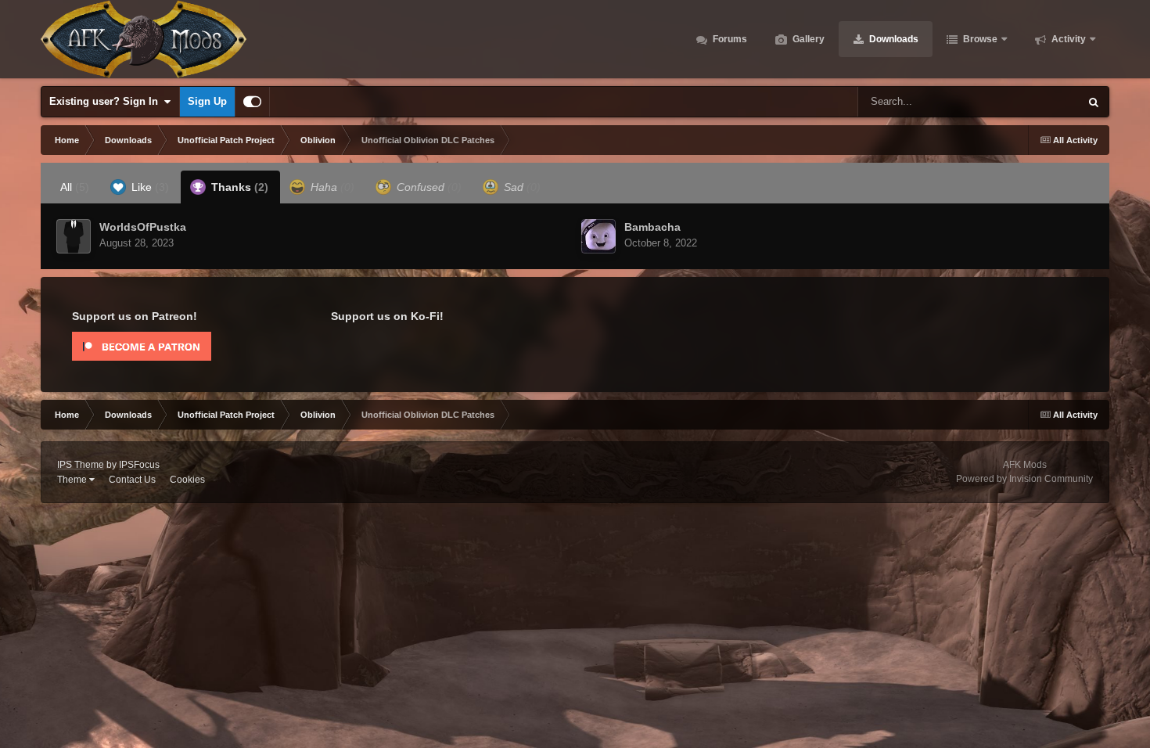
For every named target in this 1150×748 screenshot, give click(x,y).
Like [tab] (148, 187)
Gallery (807, 39)
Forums (728, 39)
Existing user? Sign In (106, 101)
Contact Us (132, 479)
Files (1047, 101)
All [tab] (74, 187)
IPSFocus (139, 464)
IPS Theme (80, 464)
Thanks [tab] (238, 187)
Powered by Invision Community (1024, 478)
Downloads (892, 39)
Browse (979, 39)
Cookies (187, 479)
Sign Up (207, 101)
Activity (1067, 39)
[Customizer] (252, 102)
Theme (73, 479)
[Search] (1094, 102)
